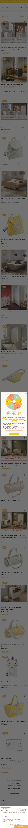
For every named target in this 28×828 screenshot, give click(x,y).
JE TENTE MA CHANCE (14, 433)
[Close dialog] (26, 393)
